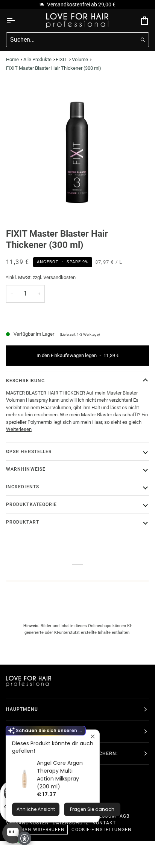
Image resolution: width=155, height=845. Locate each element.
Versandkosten (27, 822)
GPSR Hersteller (29, 451)
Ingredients (22, 486)
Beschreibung (25, 380)
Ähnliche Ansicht (36, 809)
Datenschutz (71, 822)
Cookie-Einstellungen (101, 829)
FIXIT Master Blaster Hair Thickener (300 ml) (53, 68)
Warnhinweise (26, 469)
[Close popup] (92, 736)
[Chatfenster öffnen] (12, 832)
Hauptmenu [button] (22, 709)
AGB (124, 816)
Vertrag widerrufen (37, 829)
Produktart (22, 522)
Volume (80, 59)
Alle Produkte (37, 59)
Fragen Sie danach (92, 809)
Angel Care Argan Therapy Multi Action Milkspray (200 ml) (60, 774)
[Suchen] (142, 40)
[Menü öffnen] (17, 20)
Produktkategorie (31, 504)
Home (12, 59)
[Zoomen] (77, 151)
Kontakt (104, 822)
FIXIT (61, 59)
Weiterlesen (19, 429)
